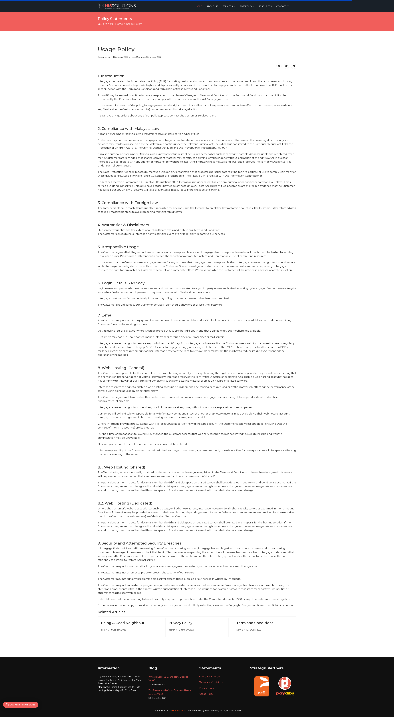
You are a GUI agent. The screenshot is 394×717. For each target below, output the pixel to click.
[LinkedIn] (293, 66)
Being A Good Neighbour (122, 623)
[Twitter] (286, 66)
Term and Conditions (254, 623)
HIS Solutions (179, 710)
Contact (281, 6)
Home (199, 6)
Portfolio (246, 6)
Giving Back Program (210, 676)
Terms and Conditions (211, 682)
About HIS (212, 6)
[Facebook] (278, 66)
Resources (265, 6)
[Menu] (294, 6)
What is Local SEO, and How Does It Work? (168, 680)
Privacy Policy (180, 623)
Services (228, 6)
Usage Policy (206, 694)
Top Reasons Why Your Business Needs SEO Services (170, 694)
